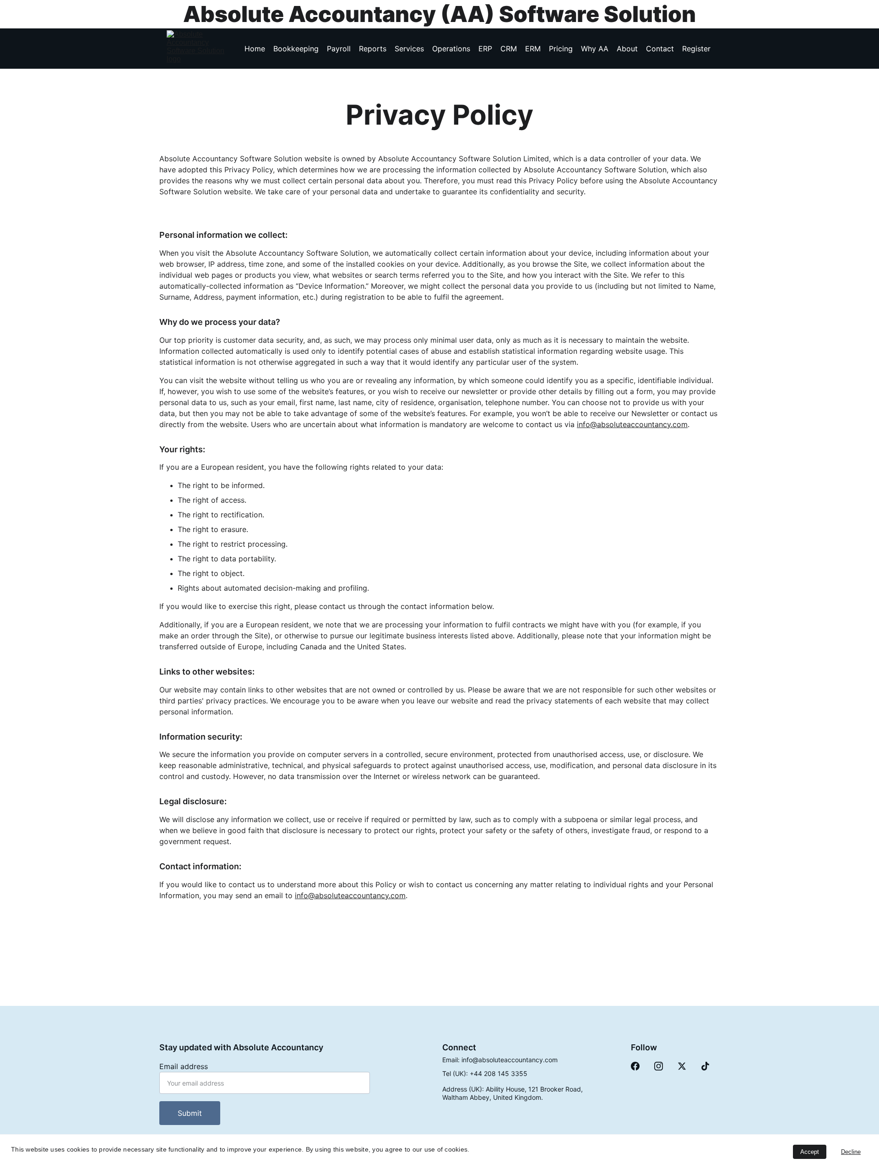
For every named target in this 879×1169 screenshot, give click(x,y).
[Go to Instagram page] (658, 1066)
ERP (485, 48)
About (627, 48)
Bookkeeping (296, 48)
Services (409, 48)
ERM (533, 48)
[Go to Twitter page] (682, 1066)
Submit (190, 1113)
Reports (372, 48)
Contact (660, 48)
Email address (183, 1066)
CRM (508, 48)
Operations (451, 48)
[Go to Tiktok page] (705, 1066)
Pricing (561, 48)
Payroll (339, 48)
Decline (851, 1151)
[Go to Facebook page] (635, 1066)
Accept (809, 1151)
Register (696, 48)
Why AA (594, 48)
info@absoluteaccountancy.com (632, 424)
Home (254, 48)
